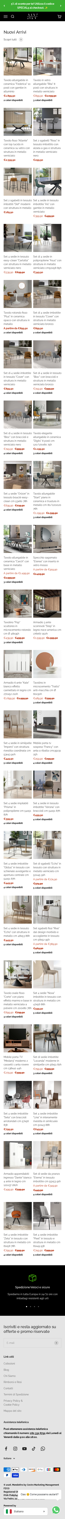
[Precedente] (4, 6)
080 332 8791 (38, 1433)
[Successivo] (60, 6)
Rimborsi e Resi (13, 1382)
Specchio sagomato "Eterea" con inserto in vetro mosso (46, 561)
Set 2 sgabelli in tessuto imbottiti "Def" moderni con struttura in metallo (18, 204)
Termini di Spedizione (16, 1394)
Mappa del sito (12, 1410)
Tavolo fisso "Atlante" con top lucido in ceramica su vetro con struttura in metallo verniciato (17, 148)
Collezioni (9, 1363)
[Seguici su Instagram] (15, 1448)
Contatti (8, 1388)
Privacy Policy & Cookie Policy (13, 1402)
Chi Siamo (10, 1376)
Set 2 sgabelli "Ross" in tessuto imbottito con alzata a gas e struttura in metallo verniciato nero (47, 148)
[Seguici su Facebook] (6, 1448)
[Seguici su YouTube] (24, 1448)
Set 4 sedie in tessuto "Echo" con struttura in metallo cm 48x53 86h (17, 932)
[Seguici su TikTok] (33, 1448)
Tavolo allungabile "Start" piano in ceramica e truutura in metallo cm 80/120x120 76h (47, 501)
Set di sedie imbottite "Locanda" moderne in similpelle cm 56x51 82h (47, 1061)
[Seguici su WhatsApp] (42, 1448)
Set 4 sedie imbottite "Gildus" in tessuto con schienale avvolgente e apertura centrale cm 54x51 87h (17, 871)
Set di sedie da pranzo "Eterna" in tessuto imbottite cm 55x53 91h (47, 1177)
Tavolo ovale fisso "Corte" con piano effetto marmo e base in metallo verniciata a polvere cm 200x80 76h (18, 1001)
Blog (6, 1369)
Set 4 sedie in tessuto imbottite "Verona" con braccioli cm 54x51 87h (46, 807)
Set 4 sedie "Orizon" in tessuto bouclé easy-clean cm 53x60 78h (16, 497)
